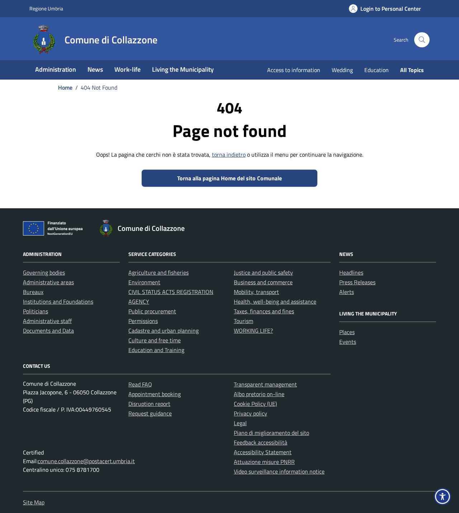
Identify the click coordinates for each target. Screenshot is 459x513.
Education (376, 70)
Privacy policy (250, 413)
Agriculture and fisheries (158, 272)
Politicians (35, 311)
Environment (144, 282)
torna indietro (229, 154)
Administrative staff (47, 321)
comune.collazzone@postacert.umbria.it (86, 461)
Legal (240, 423)
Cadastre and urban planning (163, 330)
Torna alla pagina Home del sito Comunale (229, 178)
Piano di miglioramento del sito (271, 432)
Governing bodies (44, 272)
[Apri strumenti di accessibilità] (442, 496)
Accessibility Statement (263, 452)
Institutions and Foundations (58, 301)
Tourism (243, 321)
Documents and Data (48, 330)
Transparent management (265, 384)
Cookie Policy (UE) (255, 403)
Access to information (293, 70)
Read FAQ (140, 384)
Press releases (357, 282)
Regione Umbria (46, 8)
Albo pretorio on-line (259, 394)
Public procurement (152, 311)
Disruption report (149, 403)
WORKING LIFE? (253, 330)
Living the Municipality (183, 69)
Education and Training (156, 350)
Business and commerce (263, 282)
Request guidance (150, 413)
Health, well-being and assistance (275, 301)
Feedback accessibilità (260, 442)
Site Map (33, 502)
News (95, 69)
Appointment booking (154, 394)
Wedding (342, 70)
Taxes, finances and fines (264, 311)
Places (347, 332)
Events (347, 341)
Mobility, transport (256, 292)
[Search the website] (422, 40)
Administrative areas (48, 282)
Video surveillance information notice (279, 471)
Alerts (346, 292)
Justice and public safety (263, 272)
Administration (55, 69)
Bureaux (33, 292)
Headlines (351, 272)
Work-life (127, 69)
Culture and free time (154, 340)
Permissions (143, 321)
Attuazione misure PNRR (264, 461)
